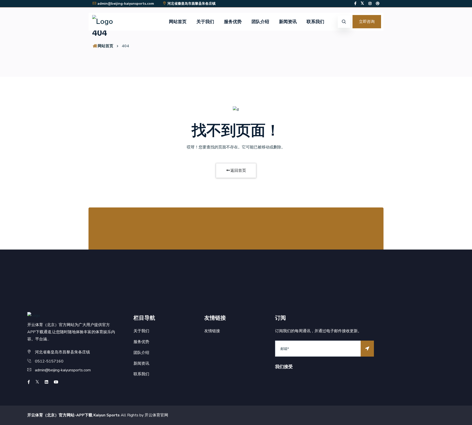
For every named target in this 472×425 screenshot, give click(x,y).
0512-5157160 (49, 361)
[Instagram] (370, 3)
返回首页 (238, 170)
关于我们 (205, 22)
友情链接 (212, 331)
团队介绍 (260, 22)
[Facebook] (355, 3)
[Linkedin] (46, 382)
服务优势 (233, 22)
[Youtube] (56, 382)
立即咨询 (367, 21)
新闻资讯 (288, 22)
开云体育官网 (156, 415)
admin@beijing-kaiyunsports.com (125, 3)
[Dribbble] (377, 3)
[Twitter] (362, 3)
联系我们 (315, 22)
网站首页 (178, 22)
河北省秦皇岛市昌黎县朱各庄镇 (191, 3)
